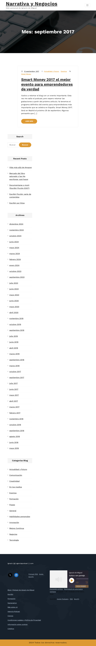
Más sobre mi (13, 607)
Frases (12, 505)
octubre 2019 (15, 324)
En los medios (15, 487)
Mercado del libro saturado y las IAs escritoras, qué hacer (18, 176)
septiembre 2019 (16, 330)
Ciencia (10, 616)
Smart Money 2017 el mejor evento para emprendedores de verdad (47, 84)
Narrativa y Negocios (31, 4)
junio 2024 (14, 242)
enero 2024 (14, 265)
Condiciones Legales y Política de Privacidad (24, 620)
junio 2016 (13, 442)
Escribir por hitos (17, 203)
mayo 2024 (14, 248)
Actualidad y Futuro (51, 71)
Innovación (14, 522)
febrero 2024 (15, 259)
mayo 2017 (14, 395)
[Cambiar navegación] (87, 5)
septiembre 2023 (16, 277)
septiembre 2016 (16, 431)
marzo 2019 (14, 354)
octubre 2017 (15, 372)
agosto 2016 (14, 436)
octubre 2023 (15, 271)
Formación (14, 499)
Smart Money (26, 74)
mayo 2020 (14, 307)
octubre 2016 (15, 425)
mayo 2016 (14, 448)
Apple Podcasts (62, 599)
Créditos (11, 629)
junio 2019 (13, 342)
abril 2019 (13, 348)
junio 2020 (14, 301)
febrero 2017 (14, 413)
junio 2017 (13, 389)
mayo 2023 (14, 295)
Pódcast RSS (33, 574)
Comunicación (15, 475)
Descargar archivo (56, 589)
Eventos (64, 71)
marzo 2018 (14, 366)
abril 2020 (13, 313)
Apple (41, 574)
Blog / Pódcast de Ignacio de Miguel (21, 590)
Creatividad (14, 481)
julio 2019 (13, 336)
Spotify (31, 577)
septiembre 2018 (16, 360)
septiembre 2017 (16, 378)
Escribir (10, 594)
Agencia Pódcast (14, 611)
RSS (71, 599)
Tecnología (14, 540)
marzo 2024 (14, 254)
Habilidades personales (19, 517)
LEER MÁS (29, 121)
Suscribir (81, 586)
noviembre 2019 (16, 318)
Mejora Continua (16, 528)
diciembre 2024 (16, 224)
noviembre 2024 (16, 230)
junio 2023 (14, 289)
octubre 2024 (15, 236)
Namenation (12, 603)
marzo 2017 (14, 407)
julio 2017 (13, 383)
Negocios (13, 534)
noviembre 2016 (16, 419)
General (12, 511)
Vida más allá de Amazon (20, 167)
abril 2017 (13, 401)
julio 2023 (13, 283)
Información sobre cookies (18, 624)
